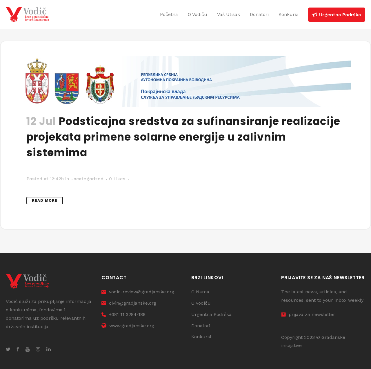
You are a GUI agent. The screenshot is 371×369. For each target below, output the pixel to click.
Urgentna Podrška (211, 314)
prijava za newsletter (312, 314)
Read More (44, 200)
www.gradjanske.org (131, 325)
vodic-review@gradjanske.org (141, 292)
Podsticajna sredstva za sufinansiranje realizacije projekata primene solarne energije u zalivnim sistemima (183, 137)
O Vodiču (201, 303)
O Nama (200, 292)
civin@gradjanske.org (132, 303)
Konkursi (201, 336)
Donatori (200, 325)
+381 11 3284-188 (127, 314)
